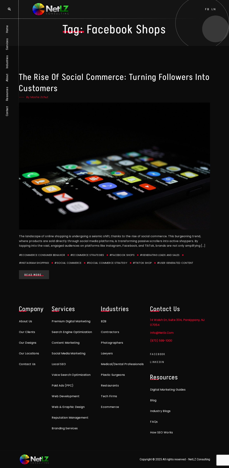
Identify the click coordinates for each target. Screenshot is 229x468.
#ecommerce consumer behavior (42, 255)
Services (7, 44)
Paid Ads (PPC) (62, 385)
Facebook (157, 354)
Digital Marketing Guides (168, 390)
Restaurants (110, 385)
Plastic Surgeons (113, 375)
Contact (7, 111)
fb (207, 9)
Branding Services (65, 428)
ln (213, 9)
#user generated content (175, 263)
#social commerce (67, 263)
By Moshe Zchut (37, 97)
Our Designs (27, 343)
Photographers (112, 343)
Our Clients (27, 332)
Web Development (65, 396)
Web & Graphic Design (68, 407)
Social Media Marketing (68, 353)
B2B (103, 321)
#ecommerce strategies (87, 255)
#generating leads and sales (160, 255)
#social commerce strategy (107, 263)
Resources (7, 94)
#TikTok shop (142, 263)
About (7, 78)
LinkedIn (157, 361)
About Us (25, 321)
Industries (7, 61)
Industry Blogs (160, 411)
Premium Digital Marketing (71, 321)
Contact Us (27, 364)
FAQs (154, 422)
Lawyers (107, 353)
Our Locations (29, 353)
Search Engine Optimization (72, 332)
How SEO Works (161, 432)
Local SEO (59, 364)
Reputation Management (70, 418)
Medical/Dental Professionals (122, 364)
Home (7, 29)
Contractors (110, 332)
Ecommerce (110, 407)
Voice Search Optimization (71, 375)
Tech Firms (109, 396)
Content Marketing (65, 343)
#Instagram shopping (34, 263)
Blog (153, 400)
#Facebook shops (122, 255)
